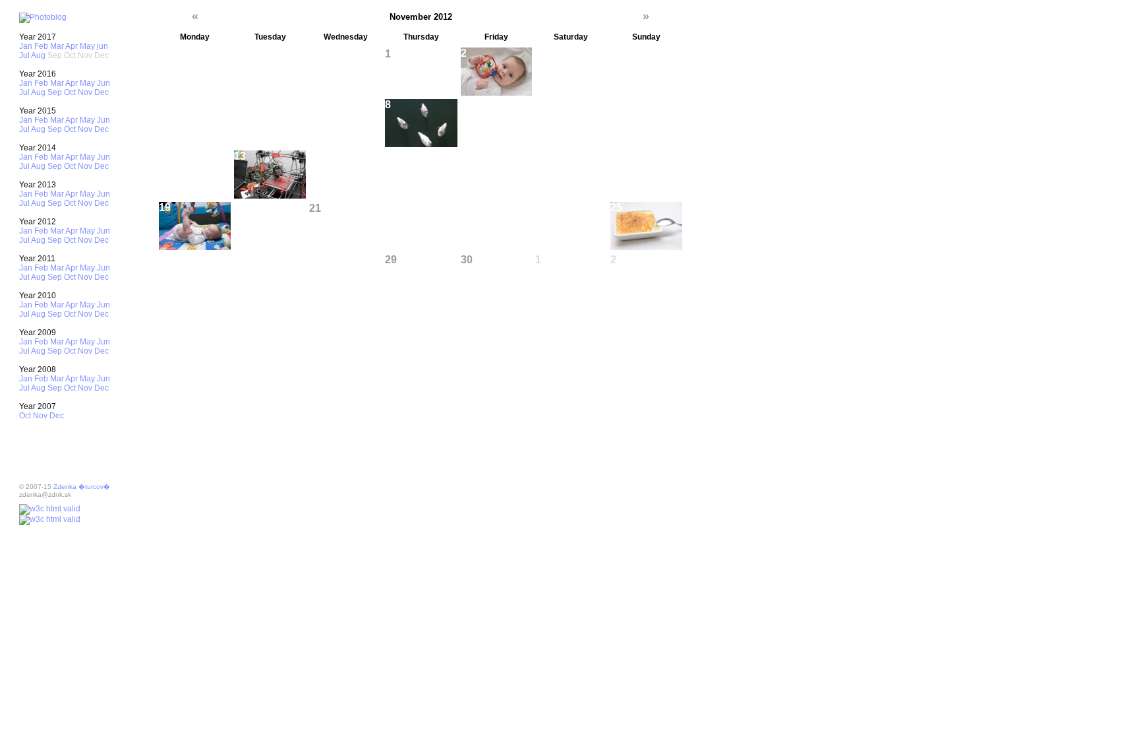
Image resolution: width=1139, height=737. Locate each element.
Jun (103, 83)
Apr (71, 46)
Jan (25, 46)
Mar (57, 46)
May (87, 46)
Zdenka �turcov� (81, 486)
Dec (101, 92)
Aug (38, 55)
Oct (70, 92)
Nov (85, 92)
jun (102, 46)
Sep (54, 92)
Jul (24, 55)
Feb (41, 46)
